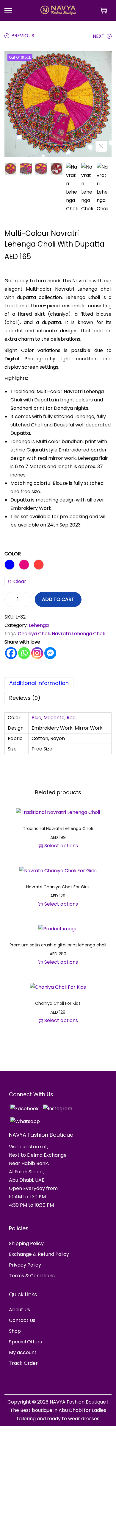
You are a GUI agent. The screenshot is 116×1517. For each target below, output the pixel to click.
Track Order (23, 1363)
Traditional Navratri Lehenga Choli (58, 828)
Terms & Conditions (32, 1275)
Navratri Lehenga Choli (78, 633)
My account (23, 1352)
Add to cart (58, 599)
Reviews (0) (24, 698)
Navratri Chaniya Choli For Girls (58, 887)
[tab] (58, 683)
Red (71, 717)
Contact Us (22, 1320)
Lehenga (39, 625)
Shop (15, 1331)
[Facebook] (11, 653)
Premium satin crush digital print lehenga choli (58, 945)
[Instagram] (37, 653)
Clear (19, 581)
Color (12, 553)
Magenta (54, 717)
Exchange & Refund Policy (39, 1254)
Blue (36, 717)
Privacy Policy (25, 1264)
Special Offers (25, 1341)
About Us (19, 1309)
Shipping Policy (26, 1243)
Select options (61, 845)
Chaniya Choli (34, 633)
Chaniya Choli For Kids (58, 1003)
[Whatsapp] (24, 653)
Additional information (39, 683)
